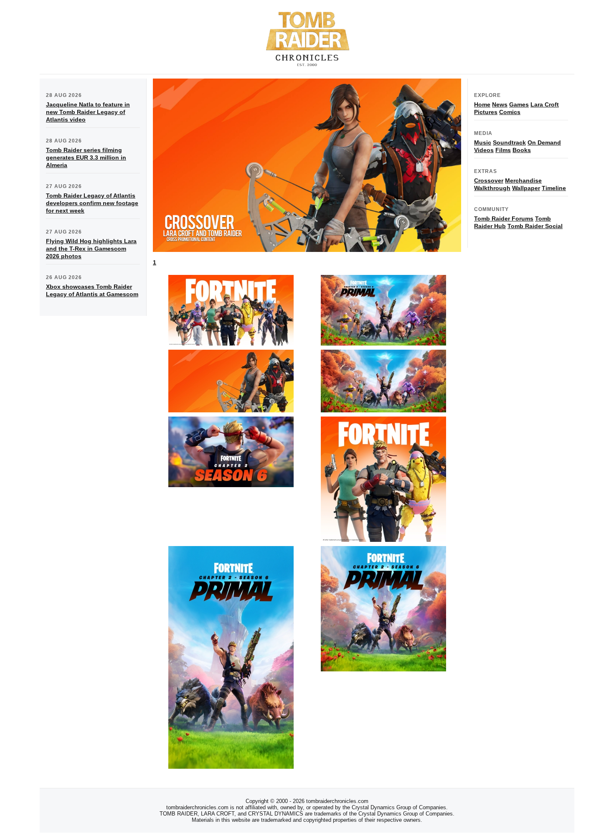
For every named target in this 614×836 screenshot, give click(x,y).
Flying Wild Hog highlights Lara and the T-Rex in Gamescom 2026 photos (91, 248)
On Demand (544, 142)
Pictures (485, 112)
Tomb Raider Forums (503, 218)
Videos (484, 150)
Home (482, 104)
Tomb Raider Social (535, 226)
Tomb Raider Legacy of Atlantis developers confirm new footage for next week (92, 203)
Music (482, 142)
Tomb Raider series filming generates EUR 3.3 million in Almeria (86, 157)
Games (519, 104)
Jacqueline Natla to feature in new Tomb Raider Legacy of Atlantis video (88, 112)
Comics (509, 112)
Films (503, 150)
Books (522, 150)
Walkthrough (492, 188)
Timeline (554, 188)
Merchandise (523, 180)
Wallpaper (526, 188)
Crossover (488, 180)
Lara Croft (544, 104)
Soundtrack (509, 142)
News (499, 104)
